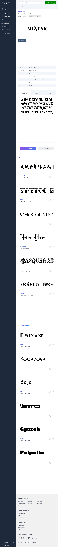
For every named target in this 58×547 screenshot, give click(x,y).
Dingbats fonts (30, 501)
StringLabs (26, 13)
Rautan (22, 346)
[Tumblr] (29, 538)
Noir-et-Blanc (23, 246)
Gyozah (21, 438)
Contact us (20, 529)
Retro (35, 67)
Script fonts (20, 505)
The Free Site (21, 517)
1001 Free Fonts (21, 513)
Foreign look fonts (21, 503)
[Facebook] (22, 538)
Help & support (21, 525)
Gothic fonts (30, 503)
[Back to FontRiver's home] (6, 3)
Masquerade (22, 269)
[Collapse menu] (2, 3)
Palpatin (21, 461)
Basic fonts (20, 501)
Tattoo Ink (22, 199)
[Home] (19, 6)
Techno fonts (30, 505)
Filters (22, 40)
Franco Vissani (23, 295)
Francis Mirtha (23, 293)
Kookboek (22, 367)
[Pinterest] (32, 538)
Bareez (21, 344)
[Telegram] (19, 538)
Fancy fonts (39, 501)
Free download (29, 148)
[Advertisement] (37, 54)
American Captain (24, 175)
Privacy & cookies (22, 527)
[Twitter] (36, 538)
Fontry (22, 177)
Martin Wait (23, 271)
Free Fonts (20, 515)
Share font (47, 148)
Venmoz (21, 414)
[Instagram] (26, 538)
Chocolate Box (23, 222)
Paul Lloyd (23, 224)
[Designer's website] (35, 71)
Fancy (30, 67)
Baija (21, 391)
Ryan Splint (23, 201)
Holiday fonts (39, 503)
